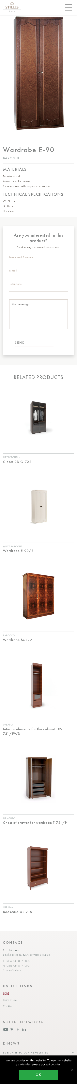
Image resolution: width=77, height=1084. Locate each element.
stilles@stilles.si (14, 970)
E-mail (13, 270)
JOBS (6, 993)
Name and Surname (21, 257)
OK (38, 1075)
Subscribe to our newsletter (25, 1052)
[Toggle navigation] (69, 7)
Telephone (15, 284)
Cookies (7, 1006)
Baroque (11, 158)
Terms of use (10, 1000)
